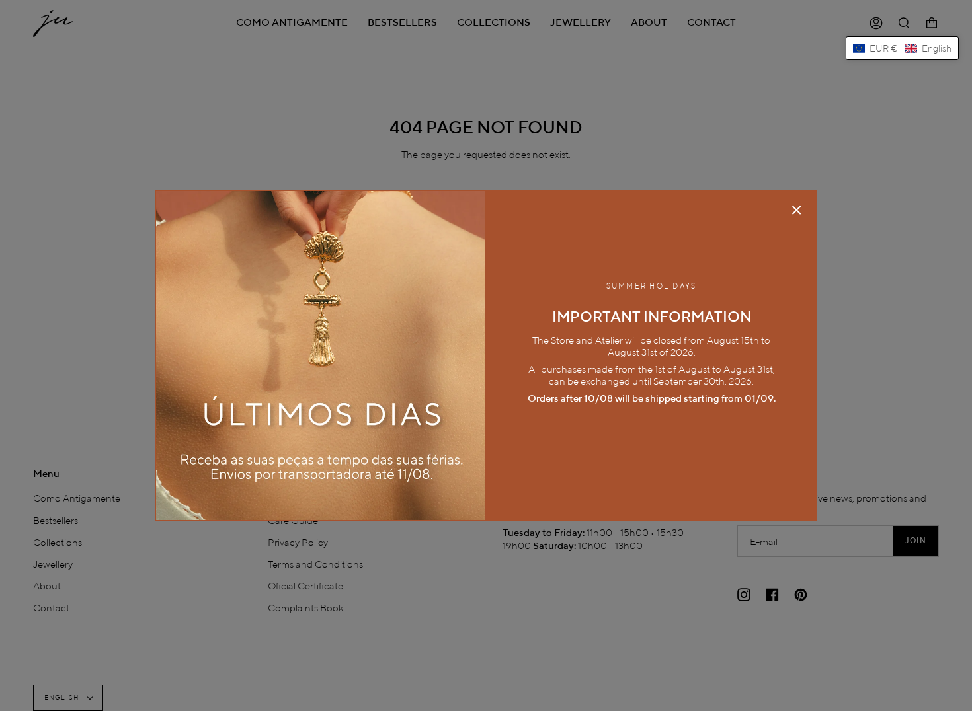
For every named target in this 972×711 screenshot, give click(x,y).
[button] (902, 48)
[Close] (796, 210)
